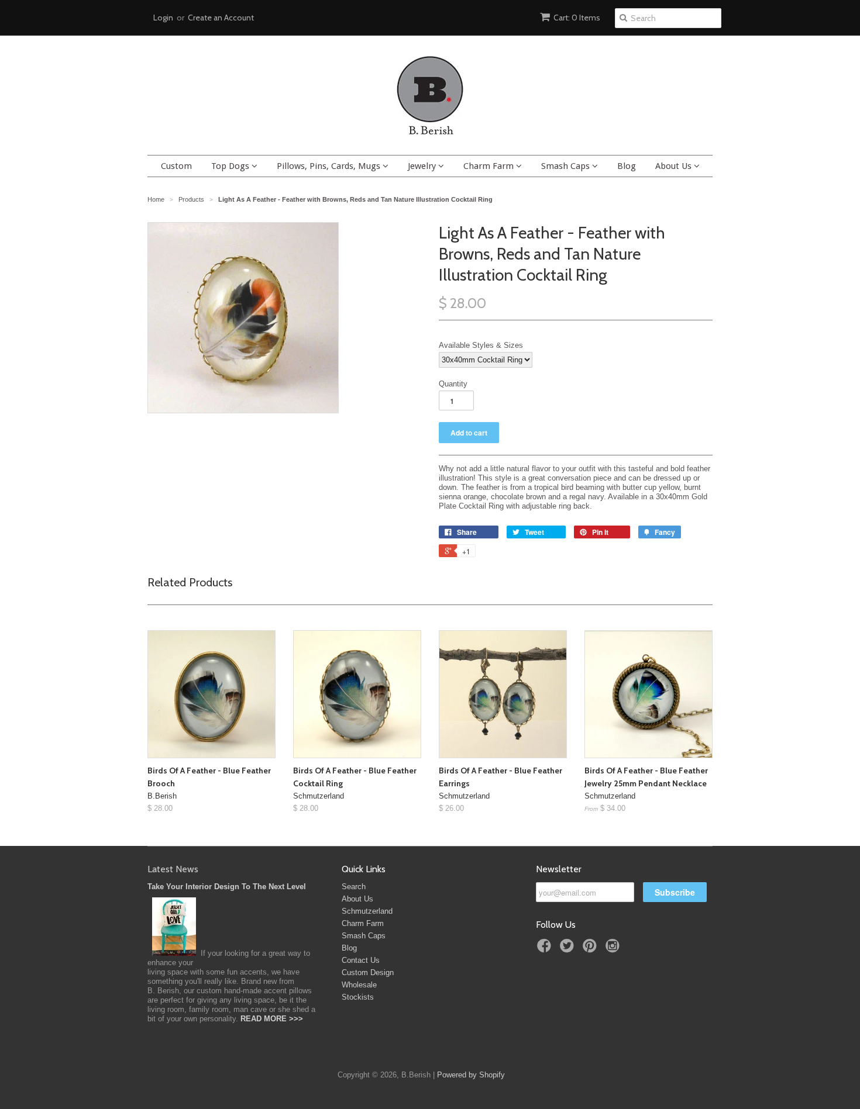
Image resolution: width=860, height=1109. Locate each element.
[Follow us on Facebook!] (546, 949)
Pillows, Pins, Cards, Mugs (330, 166)
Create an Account (221, 17)
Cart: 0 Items (576, 17)
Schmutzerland (367, 911)
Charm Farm (489, 166)
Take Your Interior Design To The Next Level (226, 886)
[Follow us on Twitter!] (568, 949)
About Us (674, 166)
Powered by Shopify (471, 1074)
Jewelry (423, 166)
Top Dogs (231, 166)
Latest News (172, 869)
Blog (626, 166)
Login (163, 17)
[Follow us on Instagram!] (614, 949)
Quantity (453, 383)
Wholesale (359, 984)
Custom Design (368, 972)
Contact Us (361, 960)
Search (354, 886)
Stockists (358, 997)
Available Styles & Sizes (481, 345)
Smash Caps (566, 166)
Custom (176, 166)
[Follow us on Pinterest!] (591, 949)
